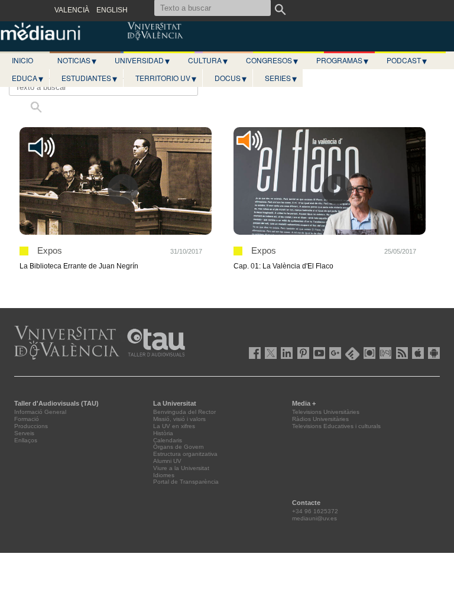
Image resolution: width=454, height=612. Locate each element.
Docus (231, 78)
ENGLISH (112, 10)
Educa (27, 78)
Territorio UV (165, 78)
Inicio (22, 60)
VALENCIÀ (71, 10)
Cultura (208, 60)
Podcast (407, 60)
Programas (342, 60)
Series (281, 78)
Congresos (272, 60)
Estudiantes (89, 78)
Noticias (76, 60)
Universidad (142, 60)
